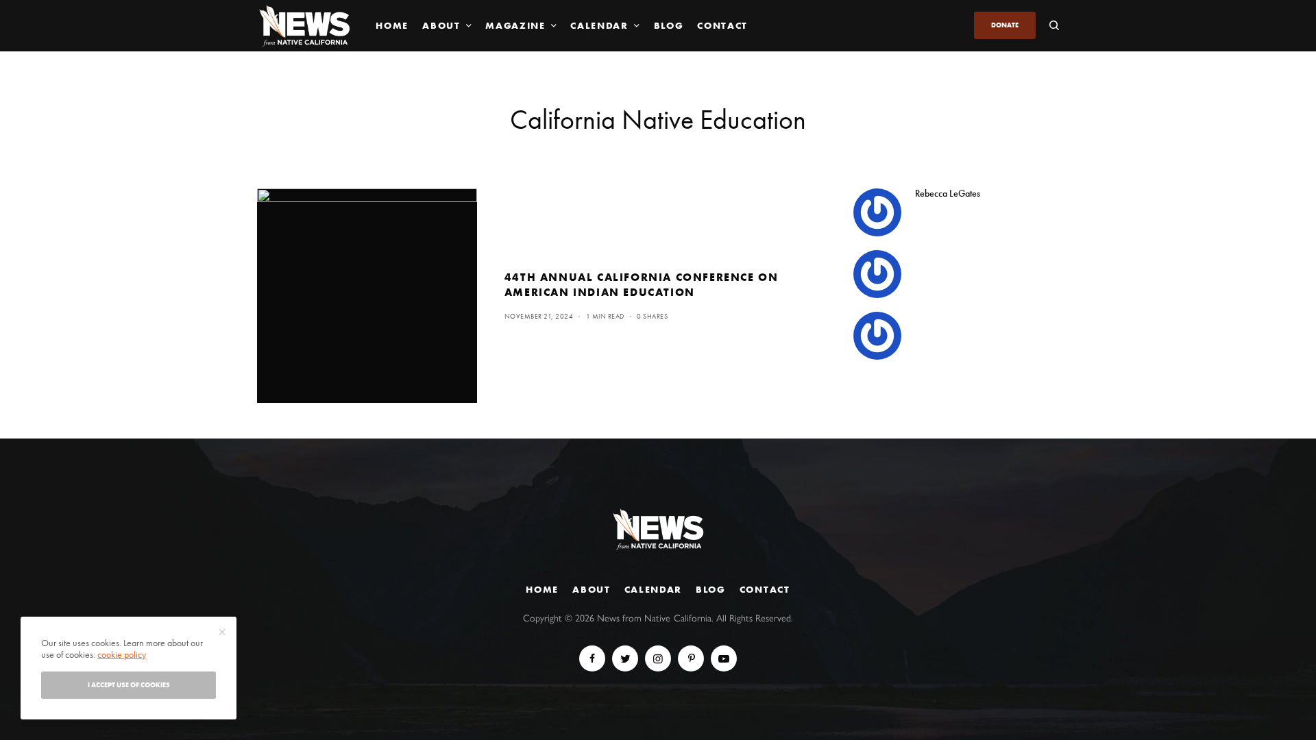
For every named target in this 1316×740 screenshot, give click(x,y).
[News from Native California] (304, 25)
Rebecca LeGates (947, 193)
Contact (765, 589)
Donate (1005, 25)
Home (542, 589)
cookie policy (121, 654)
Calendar (653, 589)
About (591, 589)
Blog (711, 589)
